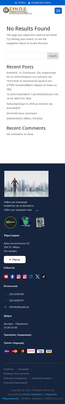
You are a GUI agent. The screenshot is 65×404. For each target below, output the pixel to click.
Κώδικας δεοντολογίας (16, 373)
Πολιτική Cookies (42, 378)
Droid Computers (32, 394)
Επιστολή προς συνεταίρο (22, 113)
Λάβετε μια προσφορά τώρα (21, 210)
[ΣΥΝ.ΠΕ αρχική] (17, 10)
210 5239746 (16, 294)
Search (53, 56)
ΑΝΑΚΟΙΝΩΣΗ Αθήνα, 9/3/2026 (24, 118)
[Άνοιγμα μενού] (58, 11)
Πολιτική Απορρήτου (15, 378)
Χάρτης (14, 259)
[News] (38, 222)
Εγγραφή (24, 369)
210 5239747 (16, 300)
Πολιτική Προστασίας (16, 383)
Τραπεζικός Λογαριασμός (18, 335)
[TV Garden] (10, 222)
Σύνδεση (9, 369)
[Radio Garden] (24, 222)
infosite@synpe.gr (19, 306)
